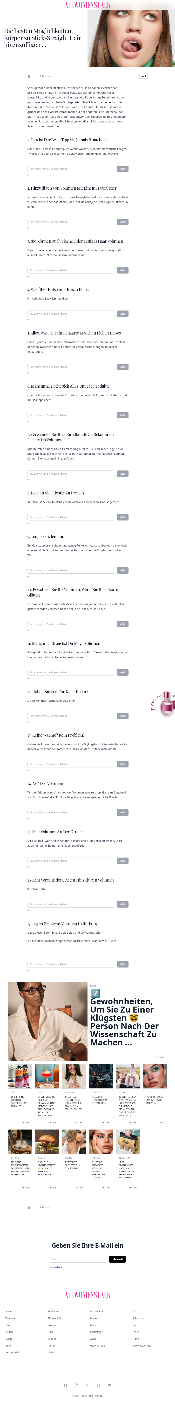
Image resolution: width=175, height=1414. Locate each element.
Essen (136, 1332)
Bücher (137, 1325)
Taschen (10, 1318)
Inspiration (96, 1311)
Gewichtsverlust (142, 1345)
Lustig (8, 1338)
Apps (93, 1338)
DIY (135, 1311)
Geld (8, 1345)
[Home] (29, 76)
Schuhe (52, 1338)
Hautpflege (96, 1332)
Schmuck (45, 76)
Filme (136, 1338)
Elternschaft (55, 1318)
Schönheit (53, 1311)
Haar (50, 1332)
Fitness (9, 1325)
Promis (52, 1325)
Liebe (51, 1352)
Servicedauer (56, 1267)
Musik (93, 1318)
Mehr (123, 168)
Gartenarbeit (97, 1345)
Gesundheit (12, 1352)
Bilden (9, 1332)
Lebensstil (117, 1259)
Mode (93, 1325)
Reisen (52, 1345)
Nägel (8, 1311)
